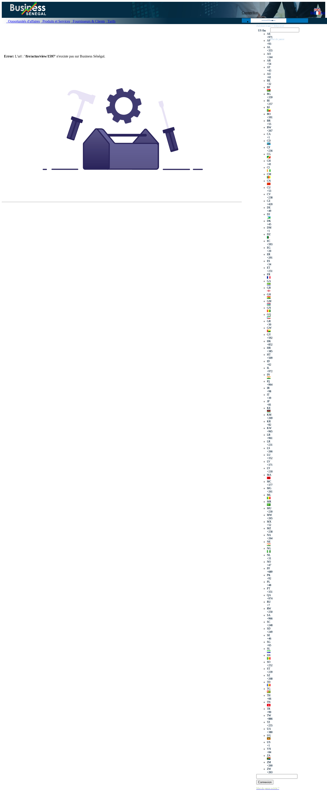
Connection (250, 12)
